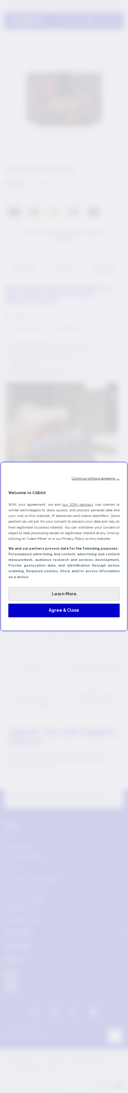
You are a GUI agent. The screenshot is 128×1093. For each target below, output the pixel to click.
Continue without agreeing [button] (96, 478)
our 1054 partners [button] (78, 504)
